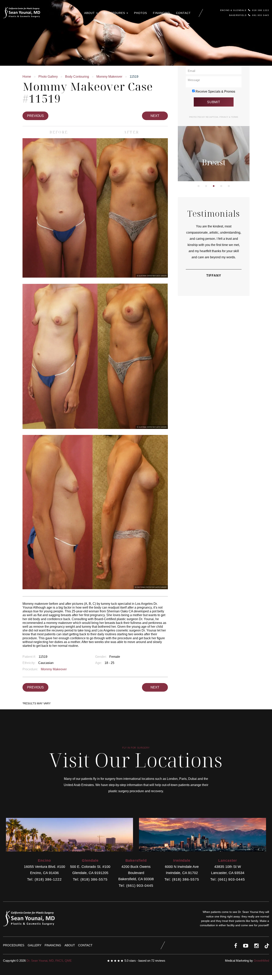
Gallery (34, 945)
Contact (183, 13)
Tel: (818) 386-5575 (90, 879)
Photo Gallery (48, 76)
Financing (161, 13)
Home (27, 76)
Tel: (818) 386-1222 (44, 879)
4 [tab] (221, 186)
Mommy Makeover (109, 76)
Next (155, 115)
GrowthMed (261, 960)
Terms (234, 117)
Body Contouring (77, 76)
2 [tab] (206, 186)
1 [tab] (198, 186)
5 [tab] (229, 186)
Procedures (115, 13)
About (90, 13)
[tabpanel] (213, 128)
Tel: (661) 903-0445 (136, 886)
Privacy (224, 117)
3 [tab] (213, 186)
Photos (140, 13)
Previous (35, 115)
